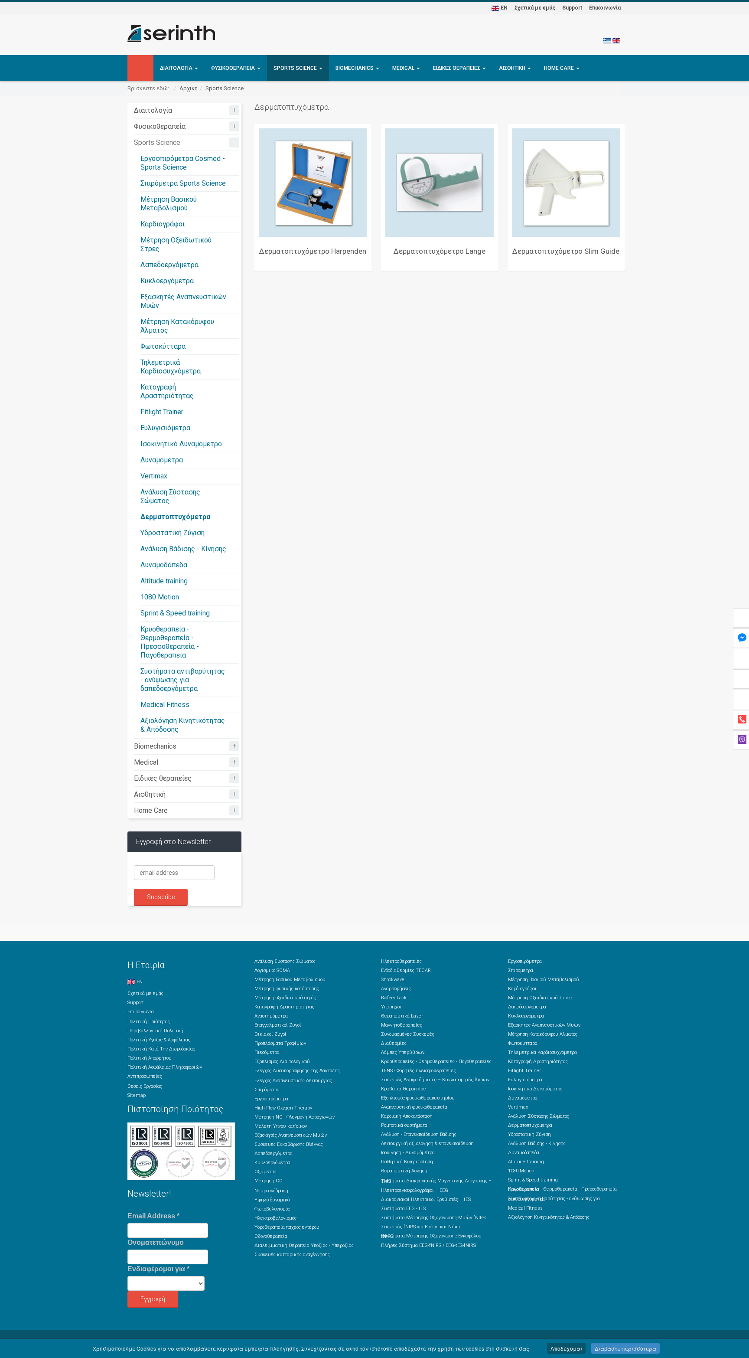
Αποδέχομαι (566, 1348)
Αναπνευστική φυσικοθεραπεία (414, 1107)
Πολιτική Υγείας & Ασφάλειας (158, 1040)
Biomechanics (355, 68)
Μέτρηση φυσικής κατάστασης (286, 989)
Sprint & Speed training (175, 613)
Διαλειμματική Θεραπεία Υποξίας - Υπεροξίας (304, 1245)
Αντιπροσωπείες (144, 1076)
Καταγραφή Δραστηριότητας (167, 391)
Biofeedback (394, 998)
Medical (404, 68)
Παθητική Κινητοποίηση (407, 1162)
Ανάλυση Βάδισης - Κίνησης (183, 549)
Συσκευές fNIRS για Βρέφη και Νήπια (421, 1227)
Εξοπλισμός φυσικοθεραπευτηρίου (418, 1098)
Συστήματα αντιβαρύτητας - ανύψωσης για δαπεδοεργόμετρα (182, 680)
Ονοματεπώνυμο (155, 1242)
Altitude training (164, 581)
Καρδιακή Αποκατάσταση (407, 1116)
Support (572, 8)
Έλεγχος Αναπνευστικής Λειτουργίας (293, 1080)
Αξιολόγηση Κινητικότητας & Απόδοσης (548, 1217)
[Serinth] (171, 33)
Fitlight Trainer (161, 412)
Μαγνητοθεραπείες (401, 1025)
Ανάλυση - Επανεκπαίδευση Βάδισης (418, 1134)
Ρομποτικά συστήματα (404, 1125)
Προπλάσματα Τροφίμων (280, 1043)
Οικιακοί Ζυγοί (270, 1034)
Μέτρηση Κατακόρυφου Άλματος (542, 1034)
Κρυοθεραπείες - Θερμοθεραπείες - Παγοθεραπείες (436, 1061)
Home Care (559, 68)
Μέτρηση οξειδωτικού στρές (285, 998)
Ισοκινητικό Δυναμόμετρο (181, 444)
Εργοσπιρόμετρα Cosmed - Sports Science (182, 162)
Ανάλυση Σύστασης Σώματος (285, 961)
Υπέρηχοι (391, 1007)
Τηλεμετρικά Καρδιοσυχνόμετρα (170, 366)
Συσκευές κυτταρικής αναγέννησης (292, 1254)
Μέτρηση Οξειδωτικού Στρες (540, 998)
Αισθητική (513, 68)
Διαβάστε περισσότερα (625, 1348)
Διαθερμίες (394, 1043)
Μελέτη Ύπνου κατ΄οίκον (280, 1126)
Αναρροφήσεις (396, 989)
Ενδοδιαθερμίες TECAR (406, 970)
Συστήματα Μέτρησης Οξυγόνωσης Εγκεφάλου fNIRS (431, 1236)
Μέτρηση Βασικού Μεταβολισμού (168, 203)
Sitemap (136, 1095)
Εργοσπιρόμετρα (271, 1099)
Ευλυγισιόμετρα (165, 428)
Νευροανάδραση (271, 1191)
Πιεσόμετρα (267, 1052)
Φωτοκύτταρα (163, 346)
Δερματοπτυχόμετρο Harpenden (312, 251)
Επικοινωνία (605, 8)
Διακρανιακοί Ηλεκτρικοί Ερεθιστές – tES (426, 1199)
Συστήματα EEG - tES (403, 1208)
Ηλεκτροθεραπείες (401, 961)
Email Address (153, 1216)
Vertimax (153, 476)
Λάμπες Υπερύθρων (402, 1052)
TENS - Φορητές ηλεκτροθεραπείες (418, 1070)
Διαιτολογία (177, 68)
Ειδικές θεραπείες (457, 68)
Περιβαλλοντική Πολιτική (155, 1031)
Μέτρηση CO (268, 1181)
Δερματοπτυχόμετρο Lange (439, 251)
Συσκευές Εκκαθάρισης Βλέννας (288, 1144)
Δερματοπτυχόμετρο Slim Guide (565, 251)
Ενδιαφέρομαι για (158, 1269)
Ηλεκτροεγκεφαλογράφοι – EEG (414, 1190)
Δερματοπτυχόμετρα (175, 517)
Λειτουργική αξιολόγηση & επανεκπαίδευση (427, 1143)
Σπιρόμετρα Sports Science (183, 183)
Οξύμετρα (265, 1172)
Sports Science (296, 68)
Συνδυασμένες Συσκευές (407, 1034)
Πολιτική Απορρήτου (149, 1058)
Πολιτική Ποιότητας (148, 1021)
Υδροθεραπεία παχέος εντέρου (286, 1227)
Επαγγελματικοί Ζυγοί (277, 1025)
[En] (616, 40)
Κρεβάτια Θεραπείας (403, 1089)
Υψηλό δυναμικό (272, 1200)
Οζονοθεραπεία (270, 1236)
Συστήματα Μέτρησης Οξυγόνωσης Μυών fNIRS (433, 1218)
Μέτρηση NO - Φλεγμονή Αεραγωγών (294, 1117)
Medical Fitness (164, 704)
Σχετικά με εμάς (535, 8)
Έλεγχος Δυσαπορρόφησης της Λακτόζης (297, 1070)
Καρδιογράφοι (162, 224)
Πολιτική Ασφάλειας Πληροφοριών (164, 1067)
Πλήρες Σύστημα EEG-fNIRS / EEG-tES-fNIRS (428, 1245)
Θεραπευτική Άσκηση (404, 1171)
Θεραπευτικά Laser (402, 1016)
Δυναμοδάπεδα (163, 565)
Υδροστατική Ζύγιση (172, 533)
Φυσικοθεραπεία (233, 68)
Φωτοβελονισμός (272, 1209)
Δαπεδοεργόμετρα (169, 265)
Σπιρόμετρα (267, 1090)
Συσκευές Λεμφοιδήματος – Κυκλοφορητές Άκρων (435, 1080)
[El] (607, 40)
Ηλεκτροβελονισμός (275, 1218)
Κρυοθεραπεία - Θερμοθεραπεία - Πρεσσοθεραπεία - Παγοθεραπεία (169, 642)
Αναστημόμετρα (271, 1016)
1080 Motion (159, 597)
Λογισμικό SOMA (272, 970)
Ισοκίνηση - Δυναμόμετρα (408, 1152)
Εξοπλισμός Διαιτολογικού (282, 1061)
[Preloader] (313, 182)
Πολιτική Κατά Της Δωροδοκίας (161, 1049)
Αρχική (188, 88)
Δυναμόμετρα (161, 460)
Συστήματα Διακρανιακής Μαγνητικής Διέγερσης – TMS (436, 1181)
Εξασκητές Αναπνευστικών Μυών (290, 1135)
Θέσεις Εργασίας (144, 1086)
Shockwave (392, 979)
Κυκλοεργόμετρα (167, 281)
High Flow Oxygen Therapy (283, 1108)
